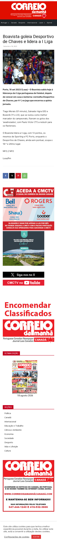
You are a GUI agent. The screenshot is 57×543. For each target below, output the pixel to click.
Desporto (8, 442)
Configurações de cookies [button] (16, 537)
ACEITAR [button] (36, 537)
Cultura (7, 450)
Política (7, 413)
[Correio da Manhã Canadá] (28, 10)
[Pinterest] (18, 176)
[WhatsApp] (24, 176)
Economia (8, 434)
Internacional (10, 421)
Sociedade (9, 438)
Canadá (7, 417)
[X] (12, 176)
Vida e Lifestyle (11, 446)
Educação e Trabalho (13, 425)
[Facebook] (5, 176)
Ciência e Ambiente (13, 430)
